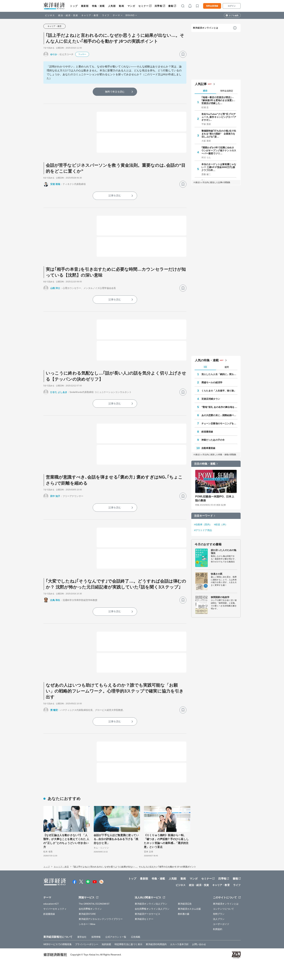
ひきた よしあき (58, 392)
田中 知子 (55, 496)
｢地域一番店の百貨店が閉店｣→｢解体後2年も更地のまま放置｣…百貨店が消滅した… (218, 100)
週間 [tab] (227, 367)
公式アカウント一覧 (115, 937)
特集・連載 (98, 6)
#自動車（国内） (203, 524)
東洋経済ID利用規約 (156, 944)
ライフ (105, 15)
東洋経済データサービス (147, 914)
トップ (74, 6)
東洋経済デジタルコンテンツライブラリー (101, 919)
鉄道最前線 (207, 431)
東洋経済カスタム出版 (189, 909)
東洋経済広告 (185, 903)
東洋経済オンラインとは (205, 28)
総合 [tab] (205, 90)
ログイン (232, 6)
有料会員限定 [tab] (226, 91)
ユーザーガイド (221, 924)
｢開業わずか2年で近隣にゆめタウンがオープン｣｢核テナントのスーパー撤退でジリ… (218, 150)
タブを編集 (234, 15)
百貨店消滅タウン (210, 398)
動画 (121, 6)
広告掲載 (135, 937)
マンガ (131, 6)
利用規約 (217, 929)
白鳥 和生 (55, 600)
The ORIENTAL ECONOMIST (94, 903)
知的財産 (106, 944)
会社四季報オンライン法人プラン (152, 909)
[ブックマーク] (182, 54)
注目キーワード (203, 515)
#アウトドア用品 (203, 530)
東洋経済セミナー (144, 919)
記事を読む (115, 195)
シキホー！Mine (87, 924)
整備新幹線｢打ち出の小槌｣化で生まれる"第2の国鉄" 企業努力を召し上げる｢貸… (218, 133)
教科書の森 (183, 914)
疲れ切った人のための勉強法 (223, 551)
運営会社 (81, 937)
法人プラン (219, 919)
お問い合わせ (199, 944)
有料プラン (219, 914)
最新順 (85, 6)
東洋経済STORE (87, 914)
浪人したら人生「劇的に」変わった (219, 374)
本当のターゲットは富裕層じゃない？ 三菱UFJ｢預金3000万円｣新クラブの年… (218, 167)
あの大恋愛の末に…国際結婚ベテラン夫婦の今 (219, 415)
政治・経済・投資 (68, 15)
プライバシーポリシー (86, 944)
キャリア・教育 (90, 15)
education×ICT (51, 903)
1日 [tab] (205, 367)
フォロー (82, 54)
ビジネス (50, 15)
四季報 (158, 6)
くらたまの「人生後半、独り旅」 (218, 390)
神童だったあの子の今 (213, 440)
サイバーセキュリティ (55, 909)
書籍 (170, 6)
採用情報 (96, 937)
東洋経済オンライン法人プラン (151, 903)
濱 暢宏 (54, 710)
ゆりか (53, 54)
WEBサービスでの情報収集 (57, 944)
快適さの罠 (217, 574)
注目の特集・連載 (204, 463)
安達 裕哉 (55, 184)
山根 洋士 (55, 288)
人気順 (112, 6)
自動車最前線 (208, 448)
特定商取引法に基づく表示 (128, 944)
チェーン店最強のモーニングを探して (219, 423)
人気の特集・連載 (207, 360)
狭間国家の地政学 (220, 597)
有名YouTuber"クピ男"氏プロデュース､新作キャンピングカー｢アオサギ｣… (218, 117)
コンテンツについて (223, 909)
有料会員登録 (212, 6)
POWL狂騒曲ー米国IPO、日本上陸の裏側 (214, 498)
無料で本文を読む (115, 91)
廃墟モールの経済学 (211, 382)
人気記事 (201, 84)
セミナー (143, 6)
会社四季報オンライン (90, 909)
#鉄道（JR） (221, 524)
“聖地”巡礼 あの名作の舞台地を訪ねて (219, 407)
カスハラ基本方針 (179, 944)
